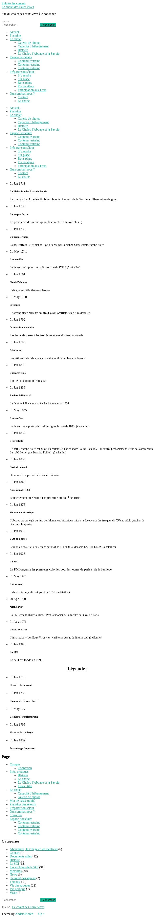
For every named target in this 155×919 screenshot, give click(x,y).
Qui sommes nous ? (22, 93)
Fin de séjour (26, 86)
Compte (15, 764)
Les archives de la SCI (24, 867)
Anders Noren (24, 914)
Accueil (15, 31)
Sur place (24, 79)
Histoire (23, 50)
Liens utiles (25, 786)
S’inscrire (16, 815)
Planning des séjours (23, 804)
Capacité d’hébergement (33, 46)
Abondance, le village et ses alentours (34, 849)
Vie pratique (17, 889)
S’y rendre (24, 75)
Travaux (15, 881)
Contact (23, 97)
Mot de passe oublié (22, 800)
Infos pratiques (19, 771)
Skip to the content (13, 3)
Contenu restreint (29, 61)
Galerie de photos (29, 42)
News (13, 874)
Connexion (25, 768)
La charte (24, 101)
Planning (15, 35)
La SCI (14, 863)
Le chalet (15, 39)
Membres (16, 871)
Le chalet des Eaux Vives (18, 7)
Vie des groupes (20, 885)
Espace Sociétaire (21, 57)
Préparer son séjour (22, 71)
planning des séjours (23, 878)
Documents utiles (21, 856)
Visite (13, 892)
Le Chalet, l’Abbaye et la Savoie (38, 53)
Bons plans (25, 82)
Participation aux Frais (32, 90)
